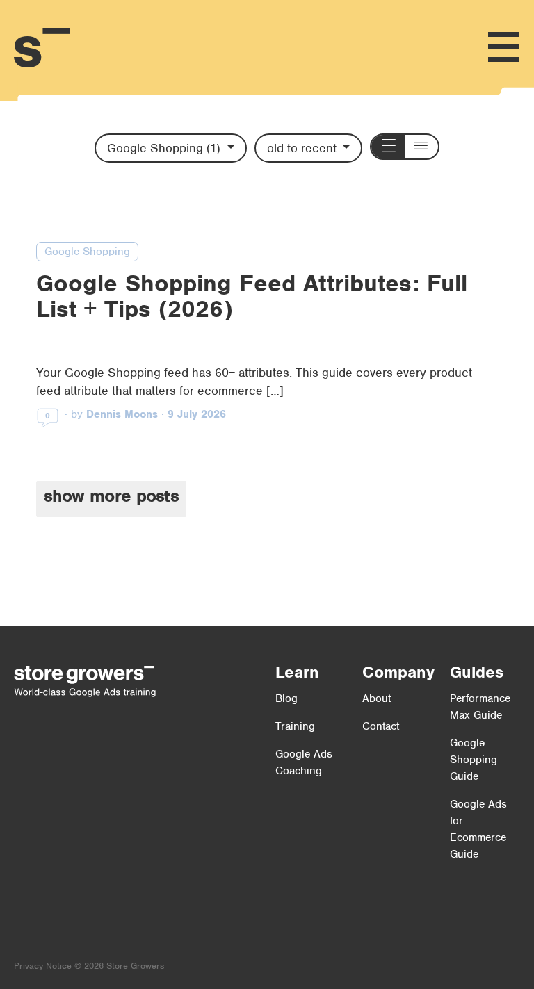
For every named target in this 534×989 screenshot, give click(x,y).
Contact (380, 726)
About (376, 698)
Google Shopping (87, 252)
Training (295, 726)
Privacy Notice (43, 966)
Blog (286, 698)
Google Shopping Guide (473, 759)
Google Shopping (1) (165, 148)
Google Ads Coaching (303, 762)
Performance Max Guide (480, 707)
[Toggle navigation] (503, 47)
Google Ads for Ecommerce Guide (478, 829)
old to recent (303, 148)
